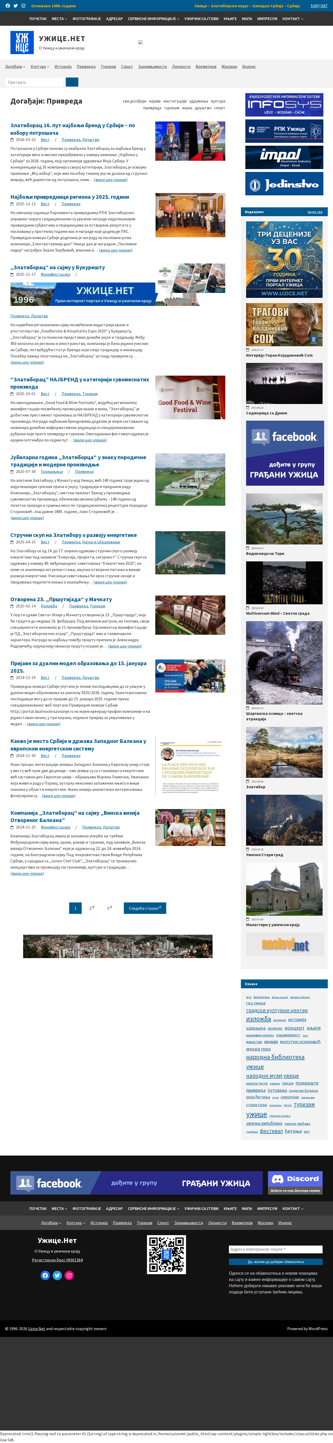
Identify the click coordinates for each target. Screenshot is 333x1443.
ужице (256, 1114)
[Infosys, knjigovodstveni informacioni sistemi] (284, 115)
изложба (258, 1019)
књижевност (288, 1034)
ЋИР (314, 5)
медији (271, 1041)
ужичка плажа (279, 1116)
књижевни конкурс (260, 1035)
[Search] (72, 82)
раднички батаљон (303, 1090)
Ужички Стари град (264, 854)
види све (315, 211)
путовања (277, 1090)
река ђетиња (258, 1096)
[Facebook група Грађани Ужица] (285, 484)
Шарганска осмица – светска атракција (274, 716)
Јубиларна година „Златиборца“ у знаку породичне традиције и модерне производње (78, 460)
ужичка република (264, 1123)
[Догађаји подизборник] (24, 66)
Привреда (71, 139)
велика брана (300, 997)
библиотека (261, 997)
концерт (295, 1027)
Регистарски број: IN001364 (57, 1259)
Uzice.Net (36, 1328)
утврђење (252, 1131)
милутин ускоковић (300, 1041)
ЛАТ (324, 5)
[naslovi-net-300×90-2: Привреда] (285, 954)
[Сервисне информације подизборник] (178, 18)
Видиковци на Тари (265, 553)
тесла (288, 1105)
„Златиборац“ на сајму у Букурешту (57, 267)
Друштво (90, 139)
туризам (304, 1104)
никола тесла (257, 1083)
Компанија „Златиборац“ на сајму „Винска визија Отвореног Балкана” (75, 816)
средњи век (308, 1097)
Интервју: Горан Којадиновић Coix (279, 355)
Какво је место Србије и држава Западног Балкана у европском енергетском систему (78, 744)
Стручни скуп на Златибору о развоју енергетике (73, 534)
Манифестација (55, 274)
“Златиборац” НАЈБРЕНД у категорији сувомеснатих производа (79, 383)
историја (297, 1019)
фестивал (271, 1130)
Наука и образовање (101, 541)
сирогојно (290, 1096)
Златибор (255, 786)
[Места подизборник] (66, 18)
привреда (256, 1090)
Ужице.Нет (62, 38)
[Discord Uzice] (295, 1193)
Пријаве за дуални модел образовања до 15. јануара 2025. (78, 666)
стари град (256, 1104)
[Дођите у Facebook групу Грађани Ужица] (136, 1193)
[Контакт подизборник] (302, 18)
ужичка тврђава (297, 1123)
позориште (307, 1083)
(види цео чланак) (110, 179)
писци (287, 1083)
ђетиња (293, 1131)
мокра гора (258, 1049)
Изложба (49, 605)
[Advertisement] (166, 1383)
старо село (275, 1105)
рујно (275, 1097)
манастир (254, 1041)
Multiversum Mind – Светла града (278, 613)
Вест (45, 139)
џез (307, 1131)
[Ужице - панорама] (118, 956)
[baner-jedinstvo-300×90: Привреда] (284, 193)
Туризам (90, 393)
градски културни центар (277, 1010)
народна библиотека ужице (275, 1061)
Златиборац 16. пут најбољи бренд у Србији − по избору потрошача (72, 128)
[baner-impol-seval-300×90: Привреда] (284, 167)
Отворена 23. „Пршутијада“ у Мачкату (61, 599)
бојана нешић (280, 997)
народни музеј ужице (272, 1075)
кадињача (256, 1028)
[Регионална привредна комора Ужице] (284, 141)
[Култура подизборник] (48, 66)
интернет (279, 1020)
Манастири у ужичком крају (273, 924)
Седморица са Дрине (266, 412)
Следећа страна (144, 908)
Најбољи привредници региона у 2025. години (69, 196)
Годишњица (52, 471)
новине (275, 1083)
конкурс (275, 1028)
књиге (314, 1028)
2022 (248, 997)
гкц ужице (256, 1002)
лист (305, 1035)
